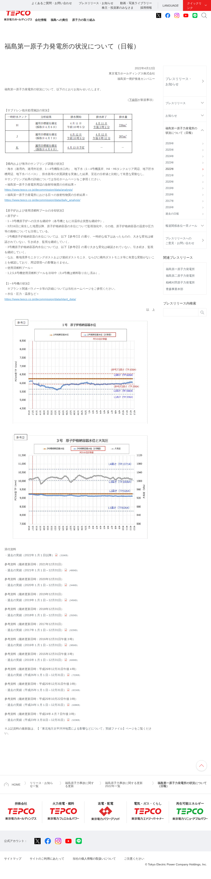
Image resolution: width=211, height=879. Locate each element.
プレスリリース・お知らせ (96, 3)
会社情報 (41, 19)
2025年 (169, 149)
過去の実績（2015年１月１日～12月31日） (43, 660)
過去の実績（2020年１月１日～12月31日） (43, 585)
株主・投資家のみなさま (118, 7)
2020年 (169, 181)
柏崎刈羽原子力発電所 (180, 282)
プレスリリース (175, 103)
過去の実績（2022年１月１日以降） (38, 555)
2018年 (169, 194)
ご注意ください (134, 858)
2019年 (169, 188)
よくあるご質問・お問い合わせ (52, 3)
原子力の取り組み (83, 19)
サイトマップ (12, 858)
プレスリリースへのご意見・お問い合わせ (179, 240)
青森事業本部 (174, 289)
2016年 (169, 207)
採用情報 (146, 7)
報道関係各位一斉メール (181, 225)
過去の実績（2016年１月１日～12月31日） (43, 645)
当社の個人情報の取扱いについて (94, 858)
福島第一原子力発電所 (180, 269)
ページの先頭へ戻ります (201, 765)
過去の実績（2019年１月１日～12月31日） (43, 600)
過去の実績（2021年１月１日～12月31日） (43, 570)
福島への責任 (59, 19)
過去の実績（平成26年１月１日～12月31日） (44, 675)
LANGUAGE (170, 5)
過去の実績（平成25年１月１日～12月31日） (44, 690)
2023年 (169, 162)
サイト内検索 (204, 15)
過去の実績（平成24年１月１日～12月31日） (44, 704)
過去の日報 (172, 213)
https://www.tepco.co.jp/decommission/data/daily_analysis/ (42, 200)
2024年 (169, 156)
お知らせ (171, 115)
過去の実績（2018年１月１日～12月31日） (43, 615)
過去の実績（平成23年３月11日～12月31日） (44, 720)
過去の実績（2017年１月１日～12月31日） (43, 630)
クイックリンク (194, 5)
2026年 (169, 143)
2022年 (169, 169)
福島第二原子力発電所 (180, 275)
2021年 (169, 175)
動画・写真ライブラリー (136, 3)
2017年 (169, 201)
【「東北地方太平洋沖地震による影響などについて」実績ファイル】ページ (85, 728)
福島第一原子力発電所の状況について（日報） (181, 130)
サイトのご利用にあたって (47, 858)
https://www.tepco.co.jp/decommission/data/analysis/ (39, 189)
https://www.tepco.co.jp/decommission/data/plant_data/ (40, 299)
